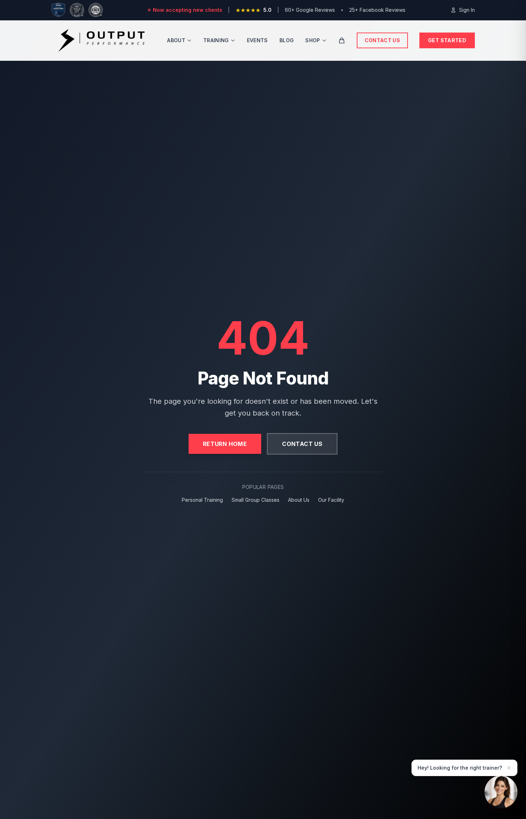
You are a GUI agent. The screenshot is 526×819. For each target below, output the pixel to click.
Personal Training (202, 500)
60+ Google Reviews (310, 10)
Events (257, 40)
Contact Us (382, 40)
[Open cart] (341, 40)
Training (216, 40)
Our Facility (331, 500)
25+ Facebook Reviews (377, 10)
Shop (312, 40)
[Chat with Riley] (500, 791)
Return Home (225, 443)
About (176, 40)
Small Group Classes (255, 500)
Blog (286, 40)
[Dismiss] (508, 767)
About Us (299, 500)
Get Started (447, 40)
